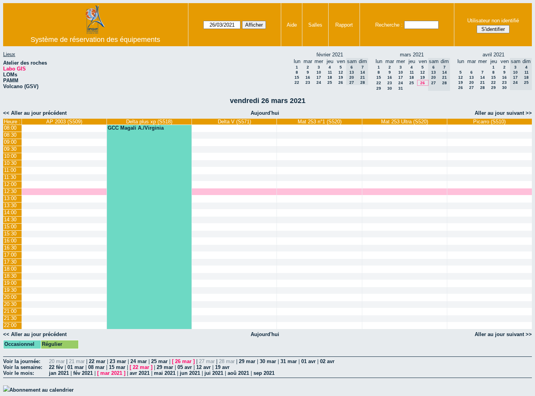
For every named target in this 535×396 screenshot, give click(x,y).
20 (471, 82)
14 (482, 77)
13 (471, 77)
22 (297, 82)
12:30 (10, 191)
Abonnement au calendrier (41, 390)
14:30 (10, 219)
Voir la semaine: (22, 367)
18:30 (10, 276)
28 (482, 87)
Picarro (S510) (489, 122)
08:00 (10, 128)
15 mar (117, 367)
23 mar (118, 361)
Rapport (344, 25)
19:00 (10, 283)
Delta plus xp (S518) (149, 122)
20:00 (10, 297)
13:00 (10, 198)
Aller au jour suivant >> (503, 113)
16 (307, 77)
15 (297, 77)
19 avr (222, 367)
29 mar (247, 361)
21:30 (10, 318)
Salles (315, 25)
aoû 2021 (238, 373)
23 (307, 82)
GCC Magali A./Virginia (136, 128)
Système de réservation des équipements (95, 39)
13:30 (10, 205)
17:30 (10, 262)
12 (340, 72)
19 (340, 77)
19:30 (10, 290)
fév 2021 (83, 373)
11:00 (10, 170)
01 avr (308, 361)
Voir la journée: (21, 361)
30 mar (268, 361)
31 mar (288, 361)
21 (482, 82)
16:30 (10, 248)
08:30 (10, 135)
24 (318, 82)
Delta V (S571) (234, 122)
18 (329, 77)
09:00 (10, 142)
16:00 (10, 241)
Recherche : (389, 25)
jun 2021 (190, 373)
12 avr (203, 367)
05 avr (184, 367)
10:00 (10, 156)
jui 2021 (213, 373)
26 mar (183, 361)
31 (400, 88)
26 (340, 82)
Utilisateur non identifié (493, 21)
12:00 (10, 184)
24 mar (138, 361)
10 (318, 72)
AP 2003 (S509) (64, 122)
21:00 (10, 311)
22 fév (56, 367)
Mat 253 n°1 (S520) (320, 122)
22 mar (97, 361)
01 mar (75, 367)
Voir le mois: (18, 373)
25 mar (159, 361)
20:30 (10, 304)
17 (318, 77)
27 (471, 87)
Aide (292, 25)
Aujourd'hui (265, 113)
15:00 (10, 227)
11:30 (10, 177)
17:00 (10, 255)
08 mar (96, 367)
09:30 (10, 149)
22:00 (10, 325)
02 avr (327, 361)
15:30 (10, 234)
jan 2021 (59, 373)
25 (329, 82)
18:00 (10, 269)
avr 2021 (140, 373)
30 (389, 88)
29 (378, 88)
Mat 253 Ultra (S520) (404, 122)
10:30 (10, 163)
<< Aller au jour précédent (35, 113)
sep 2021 (264, 373)
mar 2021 (111, 373)
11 (330, 72)
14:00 (10, 212)
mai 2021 (164, 373)
